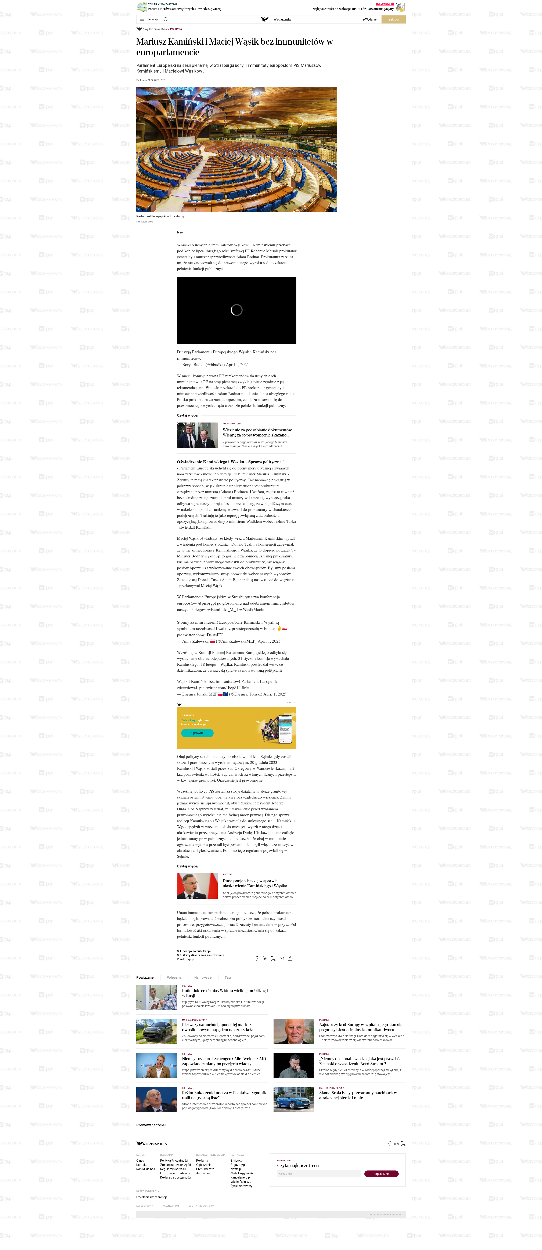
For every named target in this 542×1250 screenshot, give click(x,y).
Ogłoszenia (204, 1164)
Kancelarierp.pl (240, 1177)
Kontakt (141, 1164)
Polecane (174, 978)
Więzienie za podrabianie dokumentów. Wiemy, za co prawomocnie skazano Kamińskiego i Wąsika (257, 433)
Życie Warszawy (241, 1186)
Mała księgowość (242, 1173)
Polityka (176, 29)
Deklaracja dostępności (175, 1177)
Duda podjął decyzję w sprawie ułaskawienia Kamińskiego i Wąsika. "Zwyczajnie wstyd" (255, 883)
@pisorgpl (207, 603)
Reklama (202, 1160)
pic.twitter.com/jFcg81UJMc (224, 687)
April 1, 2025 (237, 364)
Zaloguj (394, 19)
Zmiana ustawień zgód (175, 1164)
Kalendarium (171, 1206)
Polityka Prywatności (174, 1160)
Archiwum (203, 1173)
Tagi (228, 978)
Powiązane (145, 978)
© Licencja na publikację (194, 951)
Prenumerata (205, 1169)
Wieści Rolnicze (241, 1181)
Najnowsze (203, 978)
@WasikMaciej (252, 609)
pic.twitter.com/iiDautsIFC (200, 635)
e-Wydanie (369, 19)
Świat (164, 29)
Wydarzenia (282, 19)
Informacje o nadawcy (175, 1173)
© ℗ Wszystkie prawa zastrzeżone (200, 955)
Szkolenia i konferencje (151, 1197)
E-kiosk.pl (237, 1160)
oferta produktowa (201, 1206)
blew (180, 232)
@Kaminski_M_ (221, 609)
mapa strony (144, 1206)
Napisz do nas (145, 1169)
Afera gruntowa (232, 424)
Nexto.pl (236, 1169)
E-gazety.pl (238, 1164)
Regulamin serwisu (173, 1169)
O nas (140, 1160)
